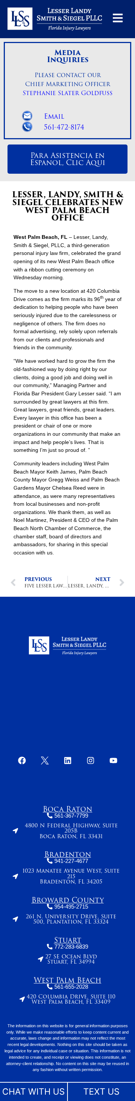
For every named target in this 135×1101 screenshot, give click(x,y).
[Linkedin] (67, 760)
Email (54, 116)
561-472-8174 (64, 127)
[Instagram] (90, 760)
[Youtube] (113, 760)
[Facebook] (22, 760)
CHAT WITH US (33, 1091)
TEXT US (101, 1091)
